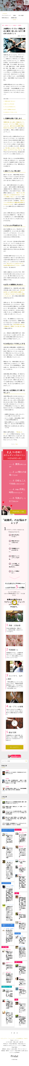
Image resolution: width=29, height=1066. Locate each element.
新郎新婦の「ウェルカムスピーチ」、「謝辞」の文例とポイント (22, 982)
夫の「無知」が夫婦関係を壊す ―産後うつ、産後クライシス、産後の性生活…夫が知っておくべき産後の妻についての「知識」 (16, 782)
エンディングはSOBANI (14, 1052)
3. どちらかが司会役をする (9, 106)
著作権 (7, 1050)
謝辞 (20, 964)
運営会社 (4, 1048)
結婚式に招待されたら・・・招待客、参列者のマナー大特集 (9, 994)
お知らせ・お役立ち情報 (12, 1048)
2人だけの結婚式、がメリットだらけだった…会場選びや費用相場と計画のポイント (22, 839)
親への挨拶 (21, 15)
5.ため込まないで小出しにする (10, 112)
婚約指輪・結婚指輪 (9, 928)
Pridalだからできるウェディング (10, 1045)
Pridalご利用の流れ (13, 1043)
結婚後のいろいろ (8, 25)
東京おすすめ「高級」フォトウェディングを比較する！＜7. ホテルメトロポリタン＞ (22, 1008)
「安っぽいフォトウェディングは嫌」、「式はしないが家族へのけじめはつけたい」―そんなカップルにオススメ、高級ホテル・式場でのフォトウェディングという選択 (9, 870)
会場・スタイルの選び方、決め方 (23, 833)
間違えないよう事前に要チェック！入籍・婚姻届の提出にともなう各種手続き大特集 (9, 955)
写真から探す (16, 1042)
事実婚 (20, 874)
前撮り (14, 15)
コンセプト (11, 1050)
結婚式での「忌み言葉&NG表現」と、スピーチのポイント (22, 992)
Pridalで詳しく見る (18, 511)
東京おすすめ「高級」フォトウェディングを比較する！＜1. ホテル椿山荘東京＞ (9, 839)
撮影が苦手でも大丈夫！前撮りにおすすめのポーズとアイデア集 (22, 926)
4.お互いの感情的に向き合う (10, 109)
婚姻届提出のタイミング (9, 963)
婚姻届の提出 (14, 17)
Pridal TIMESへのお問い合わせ (21, 1050)
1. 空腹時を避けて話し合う (9, 101)
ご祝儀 (7, 999)
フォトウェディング (6, 15)
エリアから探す (9, 1042)
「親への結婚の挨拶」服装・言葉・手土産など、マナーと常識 (22, 940)
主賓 (7, 1011)
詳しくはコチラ (14, 747)
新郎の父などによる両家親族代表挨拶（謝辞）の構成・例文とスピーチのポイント (22, 970)
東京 (7, 833)
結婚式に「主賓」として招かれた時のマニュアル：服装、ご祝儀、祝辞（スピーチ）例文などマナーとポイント (9, 1018)
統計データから (22, 859)
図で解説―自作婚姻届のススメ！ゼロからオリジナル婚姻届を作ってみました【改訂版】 (9, 978)
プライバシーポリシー (22, 1048)
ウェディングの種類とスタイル (9, 886)
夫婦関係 (19, 25)
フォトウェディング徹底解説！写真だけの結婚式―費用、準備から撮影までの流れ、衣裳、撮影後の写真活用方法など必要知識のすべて (9, 895)
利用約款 (3, 1050)
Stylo (17, 444)
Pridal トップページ (14, 1040)
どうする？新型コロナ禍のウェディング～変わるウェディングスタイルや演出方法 (22, 852)
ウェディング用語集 (21, 1045)
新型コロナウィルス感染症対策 (23, 846)
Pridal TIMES (14, 1047)
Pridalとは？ (5, 1043)
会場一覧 (21, 1042)
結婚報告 (20, 865)
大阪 (7, 846)
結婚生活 (14, 25)
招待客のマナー (22, 987)
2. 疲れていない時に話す (9, 103)
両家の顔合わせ (5, 17)
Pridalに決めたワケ (22, 1043)
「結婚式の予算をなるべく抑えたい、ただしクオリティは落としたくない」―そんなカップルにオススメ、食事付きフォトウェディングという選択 (9, 913)
